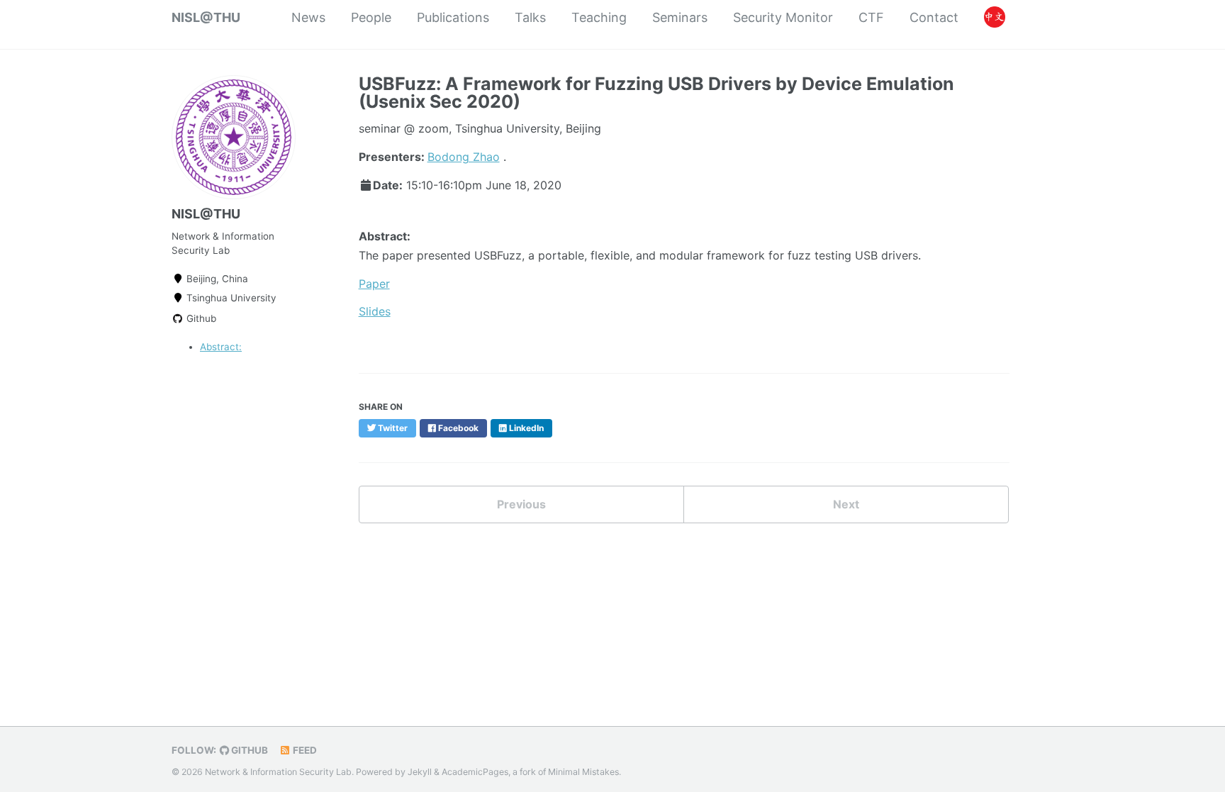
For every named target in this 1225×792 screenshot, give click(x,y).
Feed (304, 750)
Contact (934, 17)
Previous (521, 504)
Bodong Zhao (463, 157)
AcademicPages (475, 771)
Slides (375, 311)
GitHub (248, 750)
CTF (871, 17)
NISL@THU (206, 17)
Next (846, 504)
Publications (453, 17)
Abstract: (221, 346)
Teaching (599, 17)
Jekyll (420, 771)
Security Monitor (783, 17)
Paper (374, 284)
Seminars (679, 17)
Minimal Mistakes (583, 771)
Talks (530, 17)
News (308, 17)
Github (200, 318)
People (371, 17)
